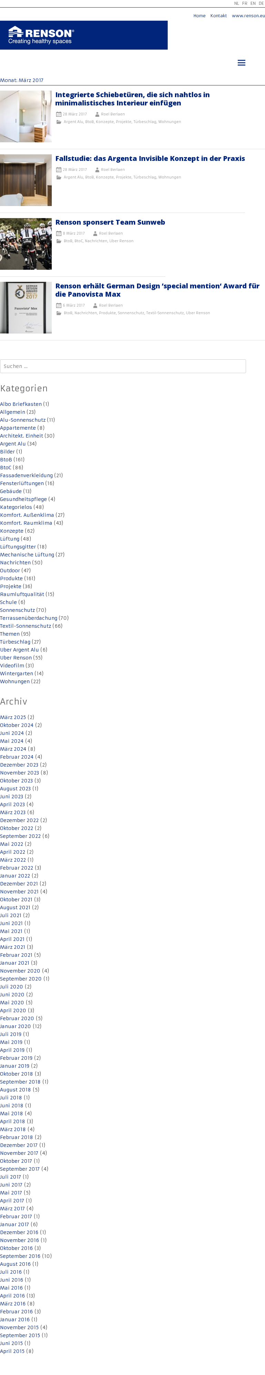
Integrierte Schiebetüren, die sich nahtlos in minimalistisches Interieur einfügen (132, 98)
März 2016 (13, 1304)
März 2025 (13, 717)
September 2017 (20, 1169)
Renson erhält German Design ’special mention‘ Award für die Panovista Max (157, 290)
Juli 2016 (11, 1272)
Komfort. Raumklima (26, 523)
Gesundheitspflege (23, 499)
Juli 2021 (10, 915)
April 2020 (13, 1010)
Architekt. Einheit (21, 436)
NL (236, 3)
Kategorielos (16, 507)
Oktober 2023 (16, 781)
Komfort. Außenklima (27, 515)
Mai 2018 (11, 1113)
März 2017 (12, 1208)
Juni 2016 (11, 1280)
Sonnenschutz (131, 313)
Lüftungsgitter (18, 547)
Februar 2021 (16, 955)
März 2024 (13, 749)
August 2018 (15, 1090)
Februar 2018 (16, 1137)
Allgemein (12, 412)
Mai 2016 (11, 1288)
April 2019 (12, 1050)
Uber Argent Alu (19, 650)
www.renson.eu (248, 15)
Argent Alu (73, 122)
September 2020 (21, 979)
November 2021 (19, 892)
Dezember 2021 (19, 884)
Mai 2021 (11, 931)
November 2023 (19, 773)
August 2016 (15, 1264)
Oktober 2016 (16, 1248)
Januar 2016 (15, 1319)
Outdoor (10, 570)
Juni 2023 (11, 796)
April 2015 (12, 1351)
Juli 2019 (10, 1034)
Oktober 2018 (16, 1074)
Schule (8, 602)
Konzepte (105, 122)
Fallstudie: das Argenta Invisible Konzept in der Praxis (150, 158)
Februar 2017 (16, 1216)
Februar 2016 (16, 1312)
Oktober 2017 (16, 1161)
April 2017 (12, 1201)
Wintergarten (16, 673)
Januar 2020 (15, 1026)
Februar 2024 (16, 757)
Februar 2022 (16, 868)
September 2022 (20, 836)
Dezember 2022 (19, 820)
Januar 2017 (14, 1224)
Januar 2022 (15, 876)
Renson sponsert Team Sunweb (110, 222)
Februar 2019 (16, 1058)
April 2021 (12, 939)
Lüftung (9, 539)
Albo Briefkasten (21, 404)
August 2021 (15, 907)
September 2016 (20, 1256)
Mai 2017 (11, 1193)
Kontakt (218, 15)
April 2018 (12, 1121)
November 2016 (19, 1240)
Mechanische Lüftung (27, 555)
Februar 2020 (17, 1018)
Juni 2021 (11, 923)
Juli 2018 (11, 1098)
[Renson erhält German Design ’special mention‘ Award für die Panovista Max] (26, 332)
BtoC (79, 241)
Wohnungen (169, 122)
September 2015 (20, 1335)
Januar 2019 (14, 1066)
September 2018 (20, 1082)
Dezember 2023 (19, 765)
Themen (10, 634)
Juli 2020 (11, 987)
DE (261, 3)
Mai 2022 (11, 844)
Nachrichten (96, 241)
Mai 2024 (11, 741)
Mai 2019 (11, 1042)
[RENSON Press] (41, 39)
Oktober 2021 (16, 899)
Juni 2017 (11, 1185)
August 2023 (15, 789)
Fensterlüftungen (22, 483)
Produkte (107, 313)
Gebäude (11, 491)
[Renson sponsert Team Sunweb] (26, 268)
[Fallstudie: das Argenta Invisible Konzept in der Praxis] (26, 204)
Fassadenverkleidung (26, 475)
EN (253, 3)
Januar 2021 (14, 963)
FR (244, 3)
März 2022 (13, 860)
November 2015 (19, 1327)
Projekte (123, 122)
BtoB (89, 122)
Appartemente (18, 428)
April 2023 (12, 804)
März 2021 (12, 947)
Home (200, 15)
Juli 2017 (10, 1177)
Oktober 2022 (16, 828)
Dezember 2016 (19, 1232)
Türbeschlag (145, 122)
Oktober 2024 (16, 725)
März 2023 (13, 812)
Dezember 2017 (19, 1145)
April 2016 (12, 1296)
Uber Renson (121, 241)
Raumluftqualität (22, 594)
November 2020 (20, 971)
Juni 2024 (12, 733)
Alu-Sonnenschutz (23, 420)
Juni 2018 (11, 1105)
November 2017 (19, 1153)
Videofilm (12, 666)
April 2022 (12, 852)
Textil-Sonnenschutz (165, 313)
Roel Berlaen (113, 114)
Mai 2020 (12, 1002)
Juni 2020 (12, 995)
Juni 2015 (11, 1343)
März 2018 (13, 1129)
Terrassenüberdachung (28, 618)
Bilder (7, 452)
